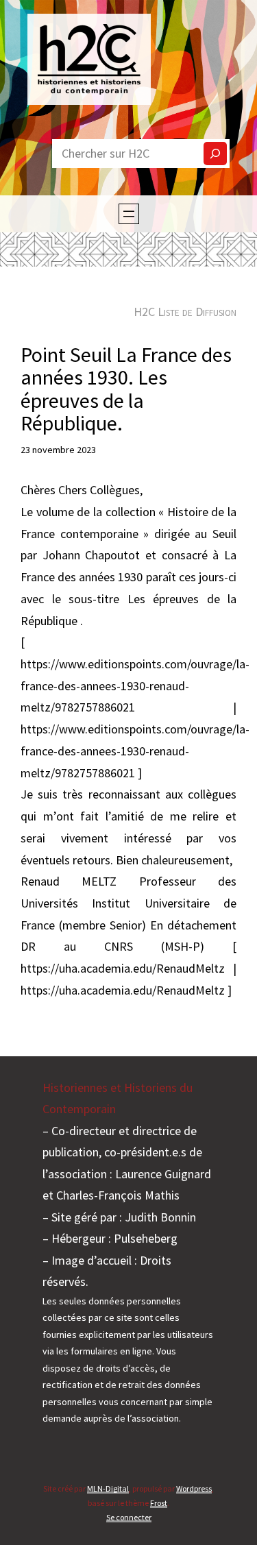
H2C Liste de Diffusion (185, 311)
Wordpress (194, 1488)
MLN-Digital (108, 1488)
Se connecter (128, 1517)
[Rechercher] (215, 153)
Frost (158, 1503)
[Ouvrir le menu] (129, 214)
